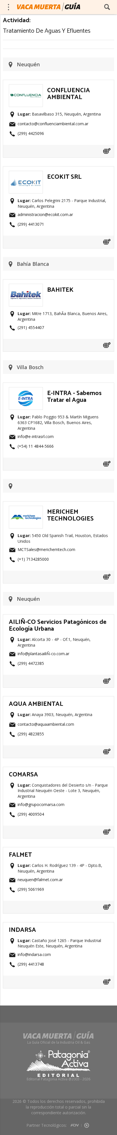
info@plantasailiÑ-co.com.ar (43, 653)
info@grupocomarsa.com (41, 804)
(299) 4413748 (31, 964)
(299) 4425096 (31, 133)
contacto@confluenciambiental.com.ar (53, 123)
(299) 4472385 (31, 663)
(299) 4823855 (31, 734)
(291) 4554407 (31, 327)
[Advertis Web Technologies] (76, 1123)
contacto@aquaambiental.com (46, 724)
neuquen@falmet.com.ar (40, 879)
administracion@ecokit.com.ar (45, 214)
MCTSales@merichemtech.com (46, 549)
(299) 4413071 (31, 224)
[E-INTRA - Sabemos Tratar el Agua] (26, 390)
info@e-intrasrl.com (36, 436)
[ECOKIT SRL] (26, 174)
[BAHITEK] (26, 287)
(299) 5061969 (31, 889)
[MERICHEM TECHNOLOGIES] (26, 509)
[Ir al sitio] (107, 151)
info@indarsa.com (34, 954)
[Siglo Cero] (86, 1123)
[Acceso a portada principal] (48, 7)
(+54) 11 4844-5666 (36, 446)
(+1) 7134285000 (33, 559)
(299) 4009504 (31, 814)
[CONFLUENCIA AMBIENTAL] (26, 87)
